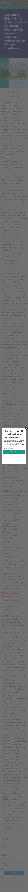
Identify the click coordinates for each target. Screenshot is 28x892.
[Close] (26, 428)
